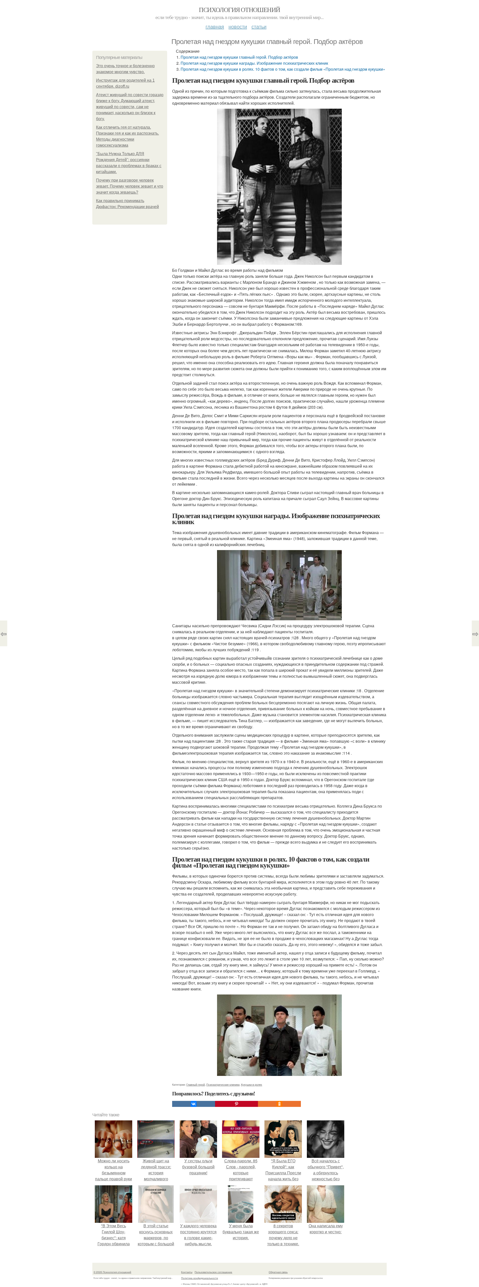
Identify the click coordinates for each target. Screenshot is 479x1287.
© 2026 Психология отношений (112, 1272)
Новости (238, 26)
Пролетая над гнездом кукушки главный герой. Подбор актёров (239, 57)
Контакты (186, 1272)
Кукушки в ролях (251, 1084)
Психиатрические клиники (223, 1084)
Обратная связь (278, 1272)
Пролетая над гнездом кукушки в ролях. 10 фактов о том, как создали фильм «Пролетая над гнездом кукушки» (283, 69)
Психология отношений (239, 9)
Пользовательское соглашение (213, 1272)
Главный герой (195, 1084)
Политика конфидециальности (199, 1278)
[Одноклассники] (279, 1104)
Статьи (258, 26)
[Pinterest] (236, 1104)
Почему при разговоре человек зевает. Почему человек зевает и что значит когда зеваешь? (129, 186)
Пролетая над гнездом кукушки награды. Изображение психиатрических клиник (254, 63)
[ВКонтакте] (193, 1104)
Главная (215, 26)
